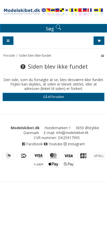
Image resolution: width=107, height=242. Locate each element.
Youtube (55, 143)
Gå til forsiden (53, 97)
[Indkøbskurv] (98, 40)
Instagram (76, 143)
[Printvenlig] (102, 55)
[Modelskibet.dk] (53, 13)
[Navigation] (8, 40)
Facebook (34, 143)
